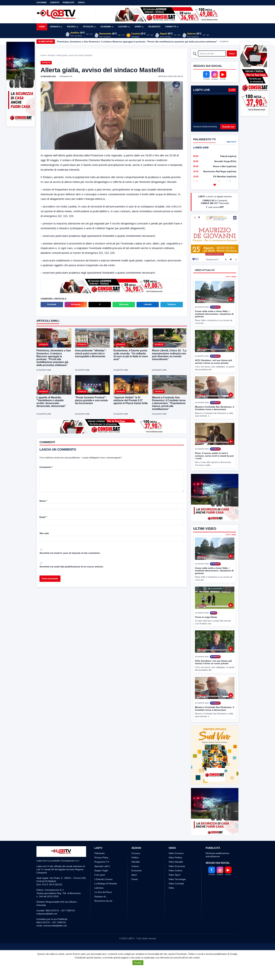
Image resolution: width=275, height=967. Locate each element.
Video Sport (174, 886)
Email (43, 517)
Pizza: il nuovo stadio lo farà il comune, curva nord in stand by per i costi (214, 456)
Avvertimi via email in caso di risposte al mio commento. (69, 553)
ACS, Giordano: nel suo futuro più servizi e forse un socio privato (213, 361)
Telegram (171, 304)
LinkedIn (148, 304)
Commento (46, 467)
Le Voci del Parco (103, 904)
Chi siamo (41, 2)
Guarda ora (228, 126)
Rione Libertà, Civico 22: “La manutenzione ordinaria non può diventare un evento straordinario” (169, 355)
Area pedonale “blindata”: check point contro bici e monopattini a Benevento (90, 353)
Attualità (88, 27)
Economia (106, 27)
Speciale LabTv (102, 878)
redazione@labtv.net (46, 925)
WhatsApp (123, 304)
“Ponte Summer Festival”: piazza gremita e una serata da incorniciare (91, 400)
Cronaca (55, 27)
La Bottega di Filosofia (105, 895)
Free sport (99, 886)
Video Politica (175, 869)
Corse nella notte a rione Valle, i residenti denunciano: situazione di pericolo (214, 314)
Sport (138, 27)
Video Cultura (175, 882)
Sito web (44, 533)
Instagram (75, 304)
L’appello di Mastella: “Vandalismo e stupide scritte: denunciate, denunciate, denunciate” (51, 402)
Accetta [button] (137, 962)
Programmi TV (101, 873)
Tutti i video (231, 277)
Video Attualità (176, 873)
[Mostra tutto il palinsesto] (215, 185)
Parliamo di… (101, 908)
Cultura (122, 27)
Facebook (51, 304)
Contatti (54, 2)
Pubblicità (68, 2)
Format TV (170, 27)
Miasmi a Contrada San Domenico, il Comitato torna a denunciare (214, 408)
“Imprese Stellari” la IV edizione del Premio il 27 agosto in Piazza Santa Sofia (130, 400)
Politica (71, 27)
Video (171, 899)
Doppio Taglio (101, 882)
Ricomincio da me (103, 912)
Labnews (98, 899)
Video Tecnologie (177, 891)
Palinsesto (154, 27)
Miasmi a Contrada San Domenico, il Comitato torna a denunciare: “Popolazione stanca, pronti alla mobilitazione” (169, 403)
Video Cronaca (176, 865)
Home (42, 27)
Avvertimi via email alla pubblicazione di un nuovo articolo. (71, 566)
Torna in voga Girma (206, 629)
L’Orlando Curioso (103, 891)
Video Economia (177, 878)
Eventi (134, 891)
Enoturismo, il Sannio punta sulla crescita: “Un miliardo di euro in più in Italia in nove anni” (130, 355)
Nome (43, 501)
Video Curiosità (176, 895)
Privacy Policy (101, 869)
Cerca (81, 2)
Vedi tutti (231, 142)
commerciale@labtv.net (55, 937)
